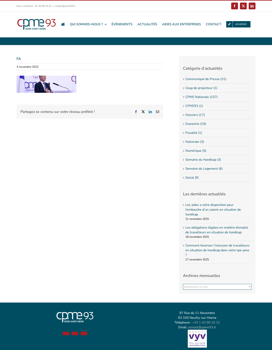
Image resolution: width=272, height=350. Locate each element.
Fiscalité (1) (193, 133)
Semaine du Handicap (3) (203, 159)
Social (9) (192, 177)
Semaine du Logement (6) (204, 168)
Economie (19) (195, 124)
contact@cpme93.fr (64, 6)
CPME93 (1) (194, 106)
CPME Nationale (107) (201, 97)
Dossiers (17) (195, 115)
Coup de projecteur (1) (201, 88)
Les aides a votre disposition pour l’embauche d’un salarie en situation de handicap (213, 210)
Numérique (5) (195, 151)
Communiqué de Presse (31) (205, 79)
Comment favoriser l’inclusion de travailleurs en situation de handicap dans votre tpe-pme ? (217, 250)
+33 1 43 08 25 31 (206, 322)
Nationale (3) (194, 142)
